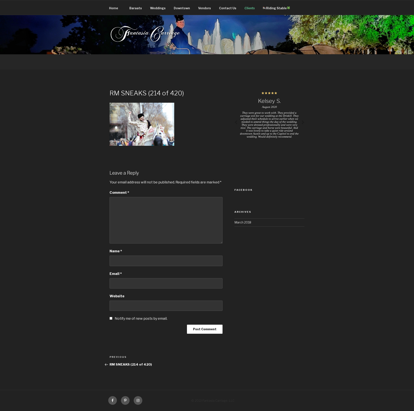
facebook (243, 189)
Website (117, 296)
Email (116, 274)
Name (116, 251)
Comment (119, 193)
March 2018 (242, 222)
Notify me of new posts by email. (141, 318)
